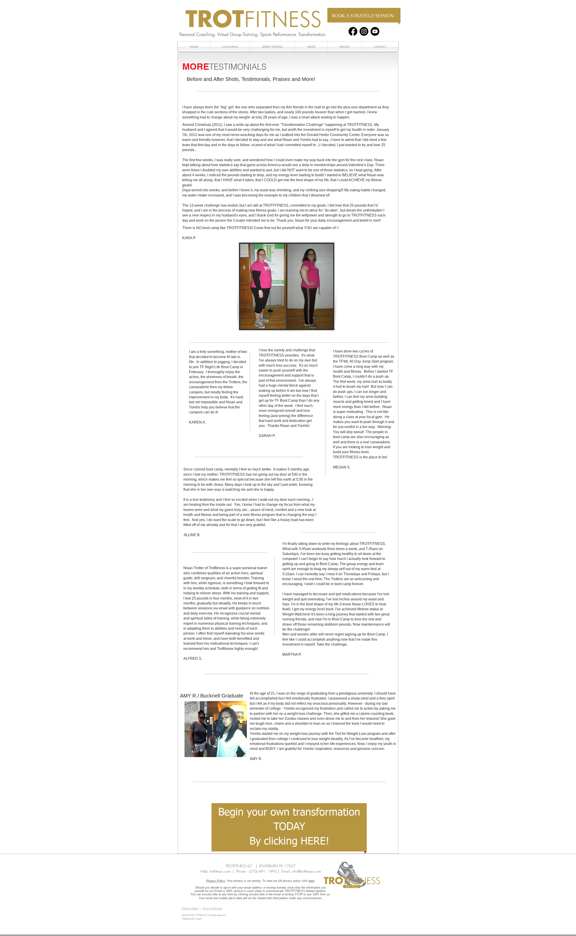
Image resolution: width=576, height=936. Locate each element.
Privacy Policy (215, 881)
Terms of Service (212, 908)
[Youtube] (375, 31)
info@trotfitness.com (306, 871)
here (311, 881)
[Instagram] (364, 31)
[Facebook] (353, 31)
